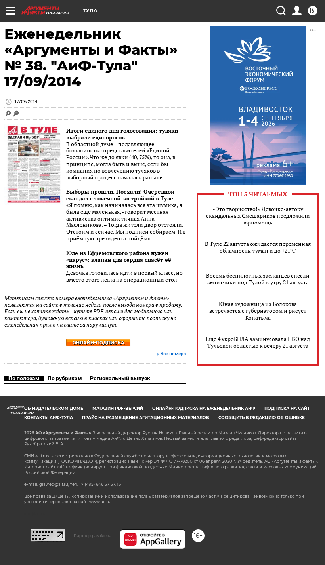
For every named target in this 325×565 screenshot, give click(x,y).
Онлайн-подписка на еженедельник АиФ (203, 408)
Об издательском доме (53, 408)
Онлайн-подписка (98, 343)
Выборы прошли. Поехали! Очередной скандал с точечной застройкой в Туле (120, 195)
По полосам (24, 378)
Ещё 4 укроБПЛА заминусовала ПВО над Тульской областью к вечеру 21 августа (258, 342)
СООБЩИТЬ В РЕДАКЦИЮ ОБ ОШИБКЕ (261, 417)
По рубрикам (65, 378)
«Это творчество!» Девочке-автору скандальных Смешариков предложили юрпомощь (258, 215)
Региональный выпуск (120, 378)
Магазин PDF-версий (117, 408)
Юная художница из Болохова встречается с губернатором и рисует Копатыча (257, 311)
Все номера (173, 353)
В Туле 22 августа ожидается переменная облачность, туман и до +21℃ (258, 247)
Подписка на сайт (287, 408)
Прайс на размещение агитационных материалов (145, 417)
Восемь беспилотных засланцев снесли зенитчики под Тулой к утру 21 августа (258, 278)
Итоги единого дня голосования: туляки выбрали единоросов (122, 134)
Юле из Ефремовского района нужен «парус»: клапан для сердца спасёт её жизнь (118, 259)
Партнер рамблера (92, 535)
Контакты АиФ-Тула (48, 417)
